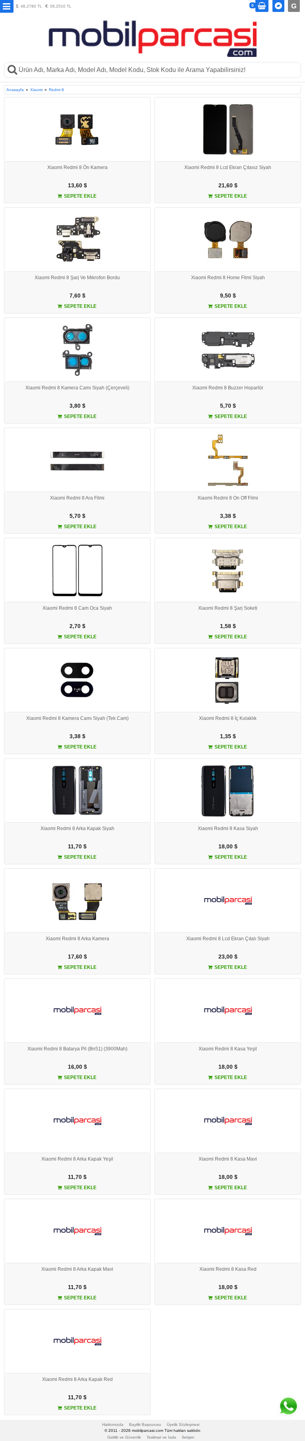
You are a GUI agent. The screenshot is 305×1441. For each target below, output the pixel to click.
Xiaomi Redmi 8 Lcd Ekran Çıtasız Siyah (227, 167)
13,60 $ (77, 185)
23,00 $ (227, 956)
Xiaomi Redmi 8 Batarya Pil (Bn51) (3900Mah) (77, 1049)
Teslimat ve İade (161, 1437)
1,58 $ (228, 626)
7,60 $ (77, 295)
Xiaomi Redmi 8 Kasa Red (228, 1269)
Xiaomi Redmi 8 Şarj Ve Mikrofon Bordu (77, 277)
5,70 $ (228, 406)
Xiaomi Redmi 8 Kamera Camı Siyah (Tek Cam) (77, 718)
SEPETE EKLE (80, 196)
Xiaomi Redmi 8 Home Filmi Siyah (228, 277)
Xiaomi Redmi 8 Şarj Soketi (227, 608)
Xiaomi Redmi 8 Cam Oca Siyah (77, 608)
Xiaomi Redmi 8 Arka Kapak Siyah (77, 828)
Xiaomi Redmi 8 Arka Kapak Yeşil (77, 1159)
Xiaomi (36, 90)
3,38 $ (228, 516)
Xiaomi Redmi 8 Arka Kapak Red (77, 1379)
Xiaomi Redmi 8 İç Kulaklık (228, 718)
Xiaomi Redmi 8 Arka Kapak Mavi (77, 1269)
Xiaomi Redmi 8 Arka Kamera (77, 938)
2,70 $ (77, 626)
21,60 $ (227, 185)
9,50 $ (228, 295)
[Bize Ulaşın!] (287, 1406)
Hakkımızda (113, 1424)
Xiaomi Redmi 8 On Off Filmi (227, 498)
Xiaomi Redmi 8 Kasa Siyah (228, 828)
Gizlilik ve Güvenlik (124, 1437)
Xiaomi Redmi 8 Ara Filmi (77, 498)
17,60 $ (77, 956)
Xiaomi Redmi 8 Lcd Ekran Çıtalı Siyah (228, 938)
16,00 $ (77, 1067)
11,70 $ (77, 846)
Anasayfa (15, 90)
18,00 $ (227, 846)
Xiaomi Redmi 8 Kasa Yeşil (228, 1049)
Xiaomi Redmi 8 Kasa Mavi (228, 1159)
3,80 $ (77, 406)
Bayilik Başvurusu (145, 1424)
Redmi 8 (56, 90)
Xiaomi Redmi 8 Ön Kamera (77, 167)
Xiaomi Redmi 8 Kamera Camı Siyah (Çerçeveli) (77, 388)
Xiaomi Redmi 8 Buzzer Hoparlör (227, 388)
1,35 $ (228, 736)
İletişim (188, 1437)
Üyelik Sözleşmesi (183, 1424)
